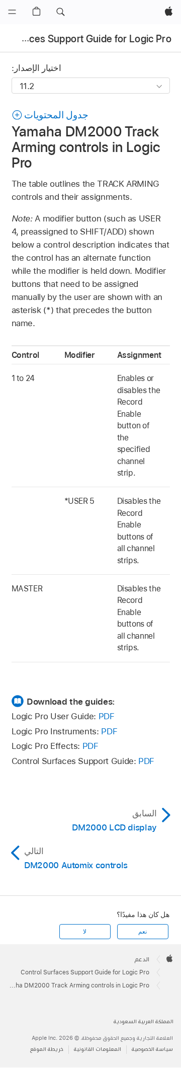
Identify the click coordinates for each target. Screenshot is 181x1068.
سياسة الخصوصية (152, 1049)
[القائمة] (12, 12)
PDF (107, 716)
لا (84, 931)
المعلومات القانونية (97, 1049)
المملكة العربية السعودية (143, 1021)
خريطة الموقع (46, 1049)
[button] (60, 12)
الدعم (142, 959)
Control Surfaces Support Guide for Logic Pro (85, 972)
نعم (142, 931)
